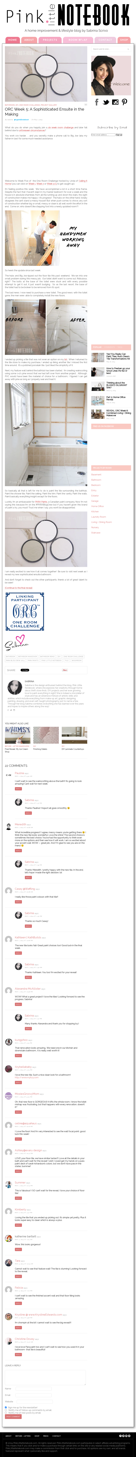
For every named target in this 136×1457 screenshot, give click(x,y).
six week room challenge (60, 127)
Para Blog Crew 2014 (15, 660)
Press (45, 1436)
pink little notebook (52, 660)
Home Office (97, 506)
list (65, 359)
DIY (17, 105)
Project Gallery (49, 105)
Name (8, 1388)
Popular (97, 347)
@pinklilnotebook (22, 120)
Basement (96, 474)
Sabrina (10, 120)
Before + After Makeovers (17, 746)
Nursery (95, 527)
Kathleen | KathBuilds (28, 937)
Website (9, 1401)
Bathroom (10, 105)
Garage (94, 501)
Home (12, 40)
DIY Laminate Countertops (73, 749)
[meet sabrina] (111, 94)
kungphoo (21, 1040)
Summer (20, 1182)
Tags (119, 347)
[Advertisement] (46, 161)
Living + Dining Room (101, 522)
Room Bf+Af (78, 40)
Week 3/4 (52, 184)
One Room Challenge (29, 105)
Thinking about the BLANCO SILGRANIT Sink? (116, 385)
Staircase (95, 532)
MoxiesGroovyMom (27, 1093)
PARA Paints (41, 502)
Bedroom (96, 485)
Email (8, 1395)
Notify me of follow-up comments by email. (30, 1410)
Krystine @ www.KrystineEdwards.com (38, 1314)
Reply (18, 789)
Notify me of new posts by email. (24, 1413)
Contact (105, 40)
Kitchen (95, 511)
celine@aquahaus (26, 1123)
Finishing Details (40, 749)
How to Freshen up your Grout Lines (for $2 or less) (118, 370)
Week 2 (40, 184)
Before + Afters (23, 1436)
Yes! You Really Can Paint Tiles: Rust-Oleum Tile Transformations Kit (118, 356)
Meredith (20, 824)
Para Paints (33, 660)
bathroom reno (47, 656)
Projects (50, 40)
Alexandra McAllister (28, 988)
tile (67, 660)
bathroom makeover (27, 656)
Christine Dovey (24, 1339)
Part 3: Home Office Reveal (115, 398)
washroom (77, 660)
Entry (93, 490)
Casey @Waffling (25, 888)
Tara (17, 1260)
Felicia (19, 1287)
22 (85, 104)
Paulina (19, 773)
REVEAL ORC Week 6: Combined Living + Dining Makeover (118, 413)
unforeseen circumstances (32, 130)
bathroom (10, 656)
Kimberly (20, 1209)
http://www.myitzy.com (27, 1077)
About (29, 40)
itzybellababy (23, 1066)
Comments (109, 347)
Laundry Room (98, 517)
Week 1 (32, 184)
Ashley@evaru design (28, 1150)
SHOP (124, 40)
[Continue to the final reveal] (18, 588)
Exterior (95, 495)
